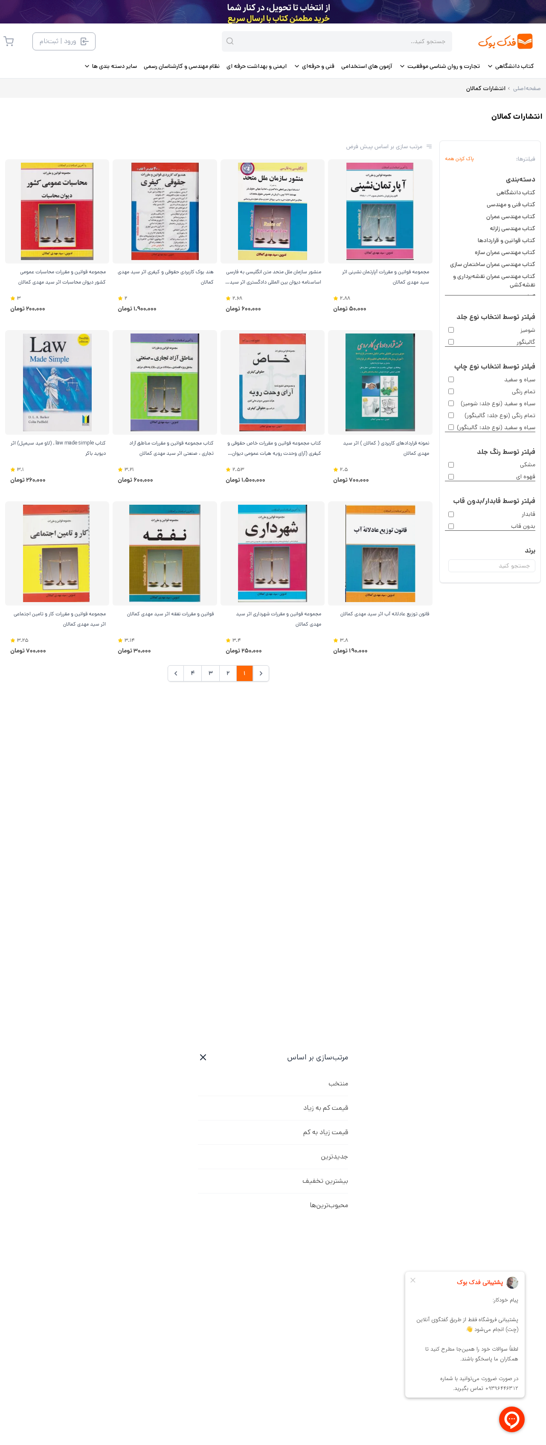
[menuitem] (510, 66)
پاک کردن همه (459, 158)
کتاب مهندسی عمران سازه (505, 252)
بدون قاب (523, 526)
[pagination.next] (176, 673)
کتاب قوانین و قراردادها (506, 240)
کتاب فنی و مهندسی (511, 204)
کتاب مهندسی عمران (510, 216)
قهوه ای (525, 476)
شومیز (527, 330)
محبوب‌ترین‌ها (329, 1205)
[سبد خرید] (8, 41)
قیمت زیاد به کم (325, 1132)
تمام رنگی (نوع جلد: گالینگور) (500, 415)
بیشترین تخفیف (325, 1181)
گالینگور (526, 342)
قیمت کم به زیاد (325, 1108)
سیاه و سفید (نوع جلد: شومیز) (498, 403)
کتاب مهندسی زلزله (512, 228)
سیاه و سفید (519, 379)
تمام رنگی (523, 391)
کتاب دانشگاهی (516, 192)
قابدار (528, 514)
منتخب (338, 1083)
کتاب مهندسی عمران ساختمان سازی (492, 264)
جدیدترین (334, 1156)
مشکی (527, 464)
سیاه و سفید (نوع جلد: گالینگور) (496, 427)
